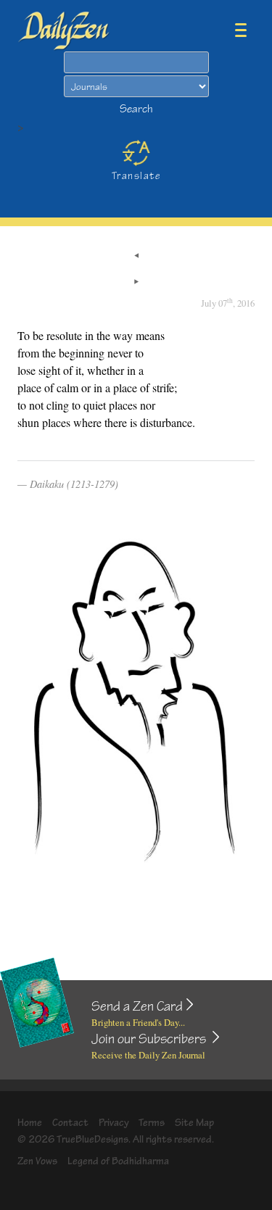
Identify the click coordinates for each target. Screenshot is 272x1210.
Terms (152, 1122)
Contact (70, 1122)
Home (29, 1122)
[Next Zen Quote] (136, 283)
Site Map (194, 1122)
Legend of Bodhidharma (118, 1161)
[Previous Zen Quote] (136, 257)
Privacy (114, 1122)
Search (136, 109)
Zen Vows (37, 1161)
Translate (136, 176)
